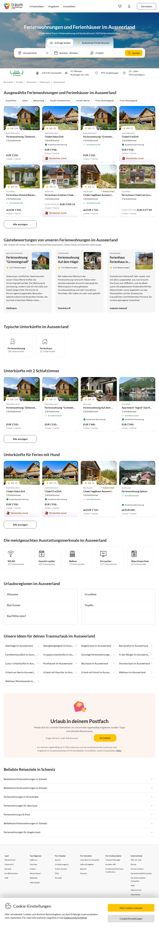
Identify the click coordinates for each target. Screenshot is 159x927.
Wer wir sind (136, 860)
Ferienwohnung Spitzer (135, 491)
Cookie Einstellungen (131, 918)
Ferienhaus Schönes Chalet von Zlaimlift (67, 194)
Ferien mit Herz (137, 869)
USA (6, 878)
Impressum (135, 894)
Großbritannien (11, 873)
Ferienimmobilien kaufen (141, 873)
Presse (133, 864)
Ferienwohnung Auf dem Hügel (100, 407)
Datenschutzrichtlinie (75, 917)
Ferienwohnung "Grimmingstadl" (101, 136)
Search (58, 860)
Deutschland (10, 860)
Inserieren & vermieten (89, 860)
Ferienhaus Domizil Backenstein (23, 194)
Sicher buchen (61, 869)
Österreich (31, 82)
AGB (133, 885)
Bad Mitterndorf (14, 253)
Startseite (8, 82)
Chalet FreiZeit (130, 136)
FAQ (57, 873)
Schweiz (8, 869)
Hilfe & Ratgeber (87, 864)
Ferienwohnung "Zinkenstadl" (22, 136)
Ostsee (33, 869)
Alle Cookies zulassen (131, 907)
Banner (83, 869)
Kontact (83, 873)
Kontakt (58, 878)
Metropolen (35, 882)
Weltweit (33, 878)
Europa (19, 82)
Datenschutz (136, 890)
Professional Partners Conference (114, 870)
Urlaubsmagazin (62, 864)
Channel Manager (112, 860)
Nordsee (33, 864)
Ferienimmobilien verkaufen (138, 879)
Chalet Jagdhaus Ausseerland (99, 194)
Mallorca (33, 860)
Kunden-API (110, 864)
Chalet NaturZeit (54, 136)
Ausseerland (59, 82)
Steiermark (45, 82)
